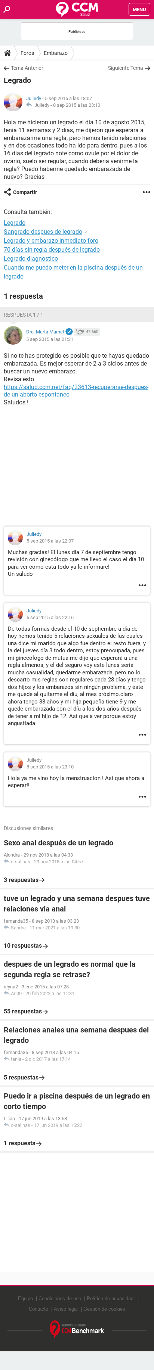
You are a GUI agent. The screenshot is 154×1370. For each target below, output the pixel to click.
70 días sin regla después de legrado (52, 249)
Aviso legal (66, 1309)
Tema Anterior (27, 68)
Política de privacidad (110, 1298)
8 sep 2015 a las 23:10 (76, 105)
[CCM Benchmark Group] (77, 1329)
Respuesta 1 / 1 (23, 315)
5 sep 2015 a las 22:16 (50, 617)
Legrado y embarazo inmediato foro (51, 240)
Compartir (25, 192)
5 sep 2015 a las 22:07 (50, 541)
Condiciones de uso (59, 1298)
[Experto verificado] (69, 332)
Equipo (25, 1298)
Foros (27, 53)
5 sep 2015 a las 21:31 (49, 339)
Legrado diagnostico (31, 258)
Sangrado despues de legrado (43, 231)
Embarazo (56, 53)
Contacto (38, 1309)
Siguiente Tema (125, 68)
